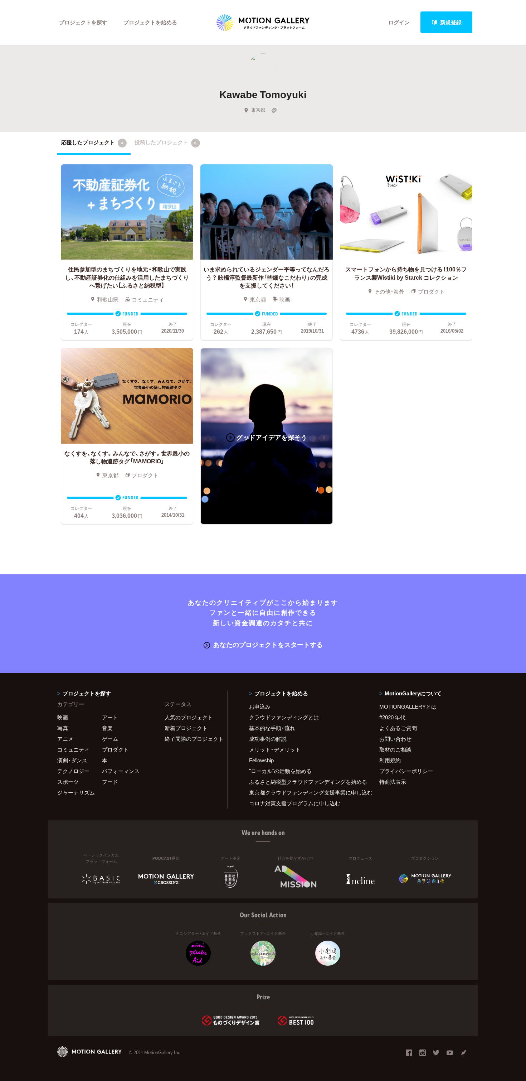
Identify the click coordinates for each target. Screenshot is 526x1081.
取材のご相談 (395, 749)
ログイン (399, 22)
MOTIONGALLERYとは (408, 706)
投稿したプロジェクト (165, 142)
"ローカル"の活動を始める (280, 771)
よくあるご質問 (398, 728)
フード (110, 782)
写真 (62, 728)
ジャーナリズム (76, 792)
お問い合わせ (395, 739)
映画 (62, 717)
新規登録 (451, 22)
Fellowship (261, 760)
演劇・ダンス (72, 760)
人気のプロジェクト (189, 717)
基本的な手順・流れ (272, 728)
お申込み (260, 706)
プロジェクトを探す (83, 22)
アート (110, 717)
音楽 (107, 728)
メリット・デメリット (275, 749)
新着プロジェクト (186, 728)
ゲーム (110, 739)
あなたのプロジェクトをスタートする (268, 644)
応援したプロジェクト (92, 142)
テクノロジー (73, 771)
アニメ (65, 739)
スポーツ (68, 782)
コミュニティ (73, 749)
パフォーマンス (121, 771)
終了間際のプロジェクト (191, 739)
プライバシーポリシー (406, 771)
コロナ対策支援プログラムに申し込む (294, 803)
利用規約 (390, 760)
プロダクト (115, 749)
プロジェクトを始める (150, 22)
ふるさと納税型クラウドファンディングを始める (305, 782)
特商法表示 (392, 782)
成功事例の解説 (268, 739)
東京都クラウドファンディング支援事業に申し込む (305, 792)
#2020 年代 (392, 717)
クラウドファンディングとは (284, 717)
